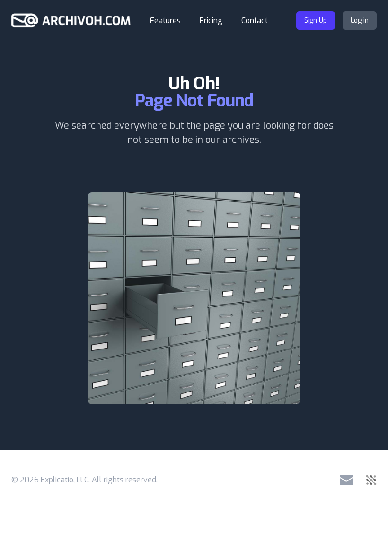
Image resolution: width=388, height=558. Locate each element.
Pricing (211, 21)
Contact (254, 21)
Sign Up (315, 20)
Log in (360, 20)
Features (165, 21)
